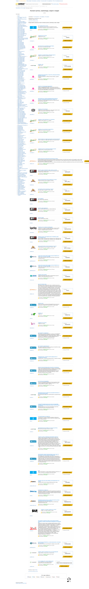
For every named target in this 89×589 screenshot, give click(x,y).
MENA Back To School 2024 (22, 104)
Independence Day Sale (22, 91)
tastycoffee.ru (32, 114)
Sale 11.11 (19, 131)
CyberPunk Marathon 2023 (22, 65)
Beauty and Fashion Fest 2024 (23, 38)
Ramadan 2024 (20, 129)
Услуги (19, 190)
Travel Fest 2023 (20, 146)
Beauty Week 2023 (21, 39)
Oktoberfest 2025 (20, 121)
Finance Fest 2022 (21, 80)
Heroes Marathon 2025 (21, 87)
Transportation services (21, 144)
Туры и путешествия (21, 189)
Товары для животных (21, 186)
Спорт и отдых (20, 181)
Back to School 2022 (21, 30)
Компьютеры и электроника (22, 172)
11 (35, 571)
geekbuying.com (32, 270)
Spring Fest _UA (20, 136)
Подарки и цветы (21, 179)
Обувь (19, 177)
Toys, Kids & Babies (21, 143)
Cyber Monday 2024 (21, 59)
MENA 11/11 (20, 103)
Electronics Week (21, 73)
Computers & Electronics (22, 56)
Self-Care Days (20, 132)
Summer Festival (20, 141)
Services (19, 133)
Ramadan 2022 (20, 127)
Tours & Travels (20, 142)
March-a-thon (20, 97)
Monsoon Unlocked (21, 111)
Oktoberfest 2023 (20, 119)
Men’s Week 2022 (21, 109)
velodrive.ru (32, 307)
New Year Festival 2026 (22, 114)
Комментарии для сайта (21, 583)
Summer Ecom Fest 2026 (22, 137)
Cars (18, 50)
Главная (17, 0)
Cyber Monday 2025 (21, 60)
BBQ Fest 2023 (20, 37)
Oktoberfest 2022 (20, 118)
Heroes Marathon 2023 (21, 86)
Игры (19, 169)
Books (19, 49)
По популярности (36, 16)
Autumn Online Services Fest (22, 26)
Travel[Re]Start (20, 148)
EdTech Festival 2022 (21, 71)
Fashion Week (20, 76)
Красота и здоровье (21, 174)
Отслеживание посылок (59, 0)
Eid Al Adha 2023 (20, 72)
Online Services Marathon (22, 122)
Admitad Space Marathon (22, 23)
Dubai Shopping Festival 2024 (23, 68)
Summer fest (20, 138)
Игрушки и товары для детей (23, 168)
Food (18, 82)
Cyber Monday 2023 (21, 58)
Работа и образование (21, 180)
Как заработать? (50, 0)
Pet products (20, 126)
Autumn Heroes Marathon (22, 25)
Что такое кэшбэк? (44, 0)
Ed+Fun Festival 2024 (21, 70)
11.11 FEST (20, 18)
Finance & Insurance (21, 79)
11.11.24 (19, 20)
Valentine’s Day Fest (21, 155)
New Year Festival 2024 (22, 113)
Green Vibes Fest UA (21, 85)
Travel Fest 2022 (20, 145)
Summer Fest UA (20, 140)
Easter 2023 (20, 69)
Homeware (19, 90)
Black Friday (20, 41)
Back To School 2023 (21, 31)
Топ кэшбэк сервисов (22, 0)
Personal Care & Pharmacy (22, 125)
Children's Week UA (21, 51)
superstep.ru (32, 232)
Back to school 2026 (21, 33)
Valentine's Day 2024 (21, 152)
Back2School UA (20, 36)
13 (37, 571)
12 (36, 571)
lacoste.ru (31, 69)
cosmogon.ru (32, 60)
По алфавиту (42, 16)
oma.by (31, 495)
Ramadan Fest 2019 (21, 130)
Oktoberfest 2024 (20, 120)
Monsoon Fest (20, 110)
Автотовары (20, 162)
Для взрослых (20, 165)
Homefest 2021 (20, 89)
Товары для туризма (21, 187)
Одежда (19, 178)
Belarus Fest (20, 40)
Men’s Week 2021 (21, 108)
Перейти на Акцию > (67, 40)
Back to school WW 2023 (22, 35)
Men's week (20, 100)
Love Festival (20, 95)
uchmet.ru (31, 530)
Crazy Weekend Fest (21, 57)
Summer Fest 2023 (21, 139)
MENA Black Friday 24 (21, 105)
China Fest (19, 52)
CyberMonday (20, 62)
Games (19, 83)
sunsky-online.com (33, 485)
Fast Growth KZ (20, 78)
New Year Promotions (21, 115)
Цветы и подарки (21, 192)
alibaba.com (32, 163)
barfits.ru (31, 515)
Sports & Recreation (21, 135)
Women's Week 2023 (21, 160)
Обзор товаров (29, 0)
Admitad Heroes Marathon (22, 22)
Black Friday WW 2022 (21, 47)
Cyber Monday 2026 (21, 61)
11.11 (19, 15)
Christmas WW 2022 (21, 54)
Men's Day (19, 99)
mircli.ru (31, 318)
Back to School (20, 27)
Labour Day (20, 94)
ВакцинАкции (20, 164)
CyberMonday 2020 (21, 63)
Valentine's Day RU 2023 (22, 153)
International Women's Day (22, 92)
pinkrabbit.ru (32, 49)
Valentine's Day (20, 150)
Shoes (19, 134)
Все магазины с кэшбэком (36, 0)
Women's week (20, 159)
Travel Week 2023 (21, 147)
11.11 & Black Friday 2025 (22, 17)
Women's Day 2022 (21, 158)
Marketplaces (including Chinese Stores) (22, 98)
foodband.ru (32, 194)
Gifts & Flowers (20, 84)
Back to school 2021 (21, 29)
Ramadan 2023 (20, 128)
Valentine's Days (20, 154)
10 (34, 571)
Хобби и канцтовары (21, 191)
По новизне (47, 16)
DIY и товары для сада (22, 66)
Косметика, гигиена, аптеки (22, 173)
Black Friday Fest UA (21, 45)
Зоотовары (20, 167)
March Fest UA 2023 (21, 96)
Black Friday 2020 (21, 42)
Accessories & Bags (21, 21)
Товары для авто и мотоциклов (21, 184)
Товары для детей (21, 185)
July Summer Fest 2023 (22, 93)
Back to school (20, 28)
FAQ (54, 0)
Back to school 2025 (21, 32)
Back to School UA (21, 34)
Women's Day (20, 157)
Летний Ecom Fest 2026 (22, 175)
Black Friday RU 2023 (21, 46)
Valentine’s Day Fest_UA (22, 156)
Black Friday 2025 (21, 44)
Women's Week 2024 (21, 161)
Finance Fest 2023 (21, 81)
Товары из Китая (21, 188)
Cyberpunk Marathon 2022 (22, 64)
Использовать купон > (67, 27)
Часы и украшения (21, 193)
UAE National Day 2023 (22, 149)
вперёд (36, 19)
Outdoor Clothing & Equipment (23, 123)
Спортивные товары (21, 182)
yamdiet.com (32, 566)
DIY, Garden (20, 67)
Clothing (19, 55)
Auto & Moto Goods (21, 24)
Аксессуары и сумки (21, 163)
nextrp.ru (31, 175)
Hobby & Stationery (21, 88)
